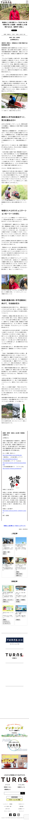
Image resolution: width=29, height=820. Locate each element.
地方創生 (18, 601)
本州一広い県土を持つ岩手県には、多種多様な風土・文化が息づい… (7, 596)
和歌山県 (18, 619)
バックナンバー (5, 804)
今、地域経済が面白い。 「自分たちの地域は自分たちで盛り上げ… (7, 549)
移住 (24, 34)
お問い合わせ (7, 808)
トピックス (21, 784)
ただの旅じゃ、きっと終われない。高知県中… (20, 565)
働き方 (13, 34)
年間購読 (10, 804)
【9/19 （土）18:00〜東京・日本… (20, 593)
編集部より (9, 34)
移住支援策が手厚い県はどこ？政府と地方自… (20, 546)
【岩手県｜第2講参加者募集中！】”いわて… (7, 593)
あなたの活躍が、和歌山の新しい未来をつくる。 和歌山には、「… (20, 616)
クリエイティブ (6, 621)
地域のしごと (21, 787)
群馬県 (4, 619)
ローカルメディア (6, 623)
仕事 (8, 552)
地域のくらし (18, 575)
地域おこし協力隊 (19, 34)
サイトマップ (21, 811)
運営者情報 (21, 806)
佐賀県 (4, 552)
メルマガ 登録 (6, 806)
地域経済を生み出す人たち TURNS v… (7, 546)
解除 (10, 806)
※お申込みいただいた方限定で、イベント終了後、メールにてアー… (7, 616)
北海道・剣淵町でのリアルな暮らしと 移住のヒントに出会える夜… (20, 596)
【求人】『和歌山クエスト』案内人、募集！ (20, 613)
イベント (7, 784)
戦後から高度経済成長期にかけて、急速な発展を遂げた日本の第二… (7, 568)
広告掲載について (21, 808)
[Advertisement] (14, 674)
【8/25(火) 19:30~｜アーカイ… (7, 613)
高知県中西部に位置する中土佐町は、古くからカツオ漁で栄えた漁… (20, 568)
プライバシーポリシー (7, 811)
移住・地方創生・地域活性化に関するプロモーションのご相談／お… (20, 549)
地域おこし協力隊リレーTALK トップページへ (15, 525)
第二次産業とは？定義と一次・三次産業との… (7, 565)
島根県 (5, 34)
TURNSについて (21, 804)
